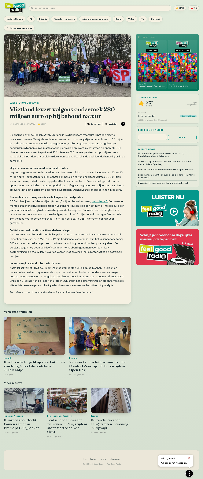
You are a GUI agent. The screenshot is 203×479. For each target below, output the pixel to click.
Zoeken (182, 137)
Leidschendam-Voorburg (95, 19)
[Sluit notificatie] (189, 458)
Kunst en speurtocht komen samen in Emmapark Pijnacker (21, 424)
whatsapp (115, 459)
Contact (155, 19)
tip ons (103, 459)
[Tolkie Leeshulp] (189, 474)
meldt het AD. (100, 201)
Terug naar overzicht (21, 28)
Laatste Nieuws (15, 19)
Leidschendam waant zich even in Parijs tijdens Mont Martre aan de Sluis (67, 426)
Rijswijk (43, 19)
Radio (118, 19)
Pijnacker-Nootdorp (64, 19)
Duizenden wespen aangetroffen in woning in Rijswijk (109, 424)
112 (31, 19)
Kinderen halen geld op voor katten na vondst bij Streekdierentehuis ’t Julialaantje (34, 366)
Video (131, 19)
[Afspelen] (152, 67)
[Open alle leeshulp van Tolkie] (123, 124)
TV (142, 19)
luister (93, 459)
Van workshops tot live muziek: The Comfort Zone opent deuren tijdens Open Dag (97, 366)
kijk (85, 459)
